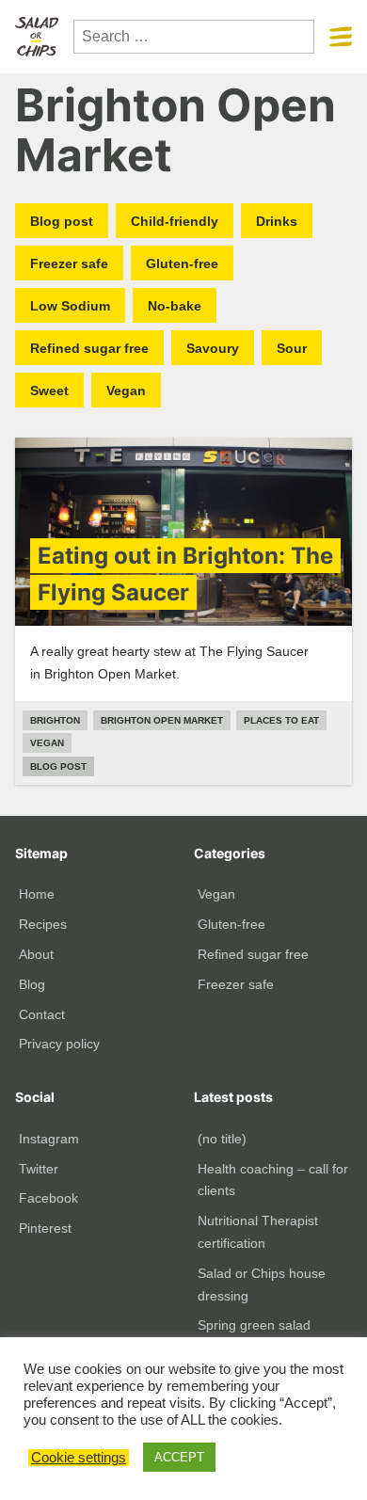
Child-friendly (174, 221)
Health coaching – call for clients (273, 1180)
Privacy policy (59, 1043)
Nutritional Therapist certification (258, 1232)
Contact (42, 1014)
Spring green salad (254, 1324)
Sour (292, 348)
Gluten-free (182, 263)
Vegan (126, 390)
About (36, 954)
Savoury (212, 348)
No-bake (174, 305)
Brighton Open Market (162, 720)
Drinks (276, 221)
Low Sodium (70, 305)
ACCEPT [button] (179, 1457)
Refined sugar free (89, 348)
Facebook (48, 1197)
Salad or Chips (36, 36)
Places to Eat (281, 720)
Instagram (49, 1138)
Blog (32, 984)
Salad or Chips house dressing (262, 1284)
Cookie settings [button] (78, 1457)
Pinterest (45, 1228)
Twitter (38, 1168)
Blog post (61, 221)
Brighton (55, 720)
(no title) (222, 1138)
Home (37, 894)
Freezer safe (69, 263)
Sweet (49, 390)
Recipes (43, 924)
